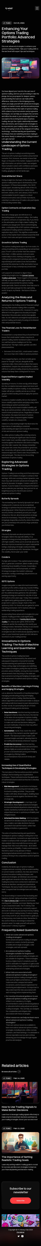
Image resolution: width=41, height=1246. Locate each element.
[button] (37, 8)
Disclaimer (20, 1232)
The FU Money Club (11, 901)
